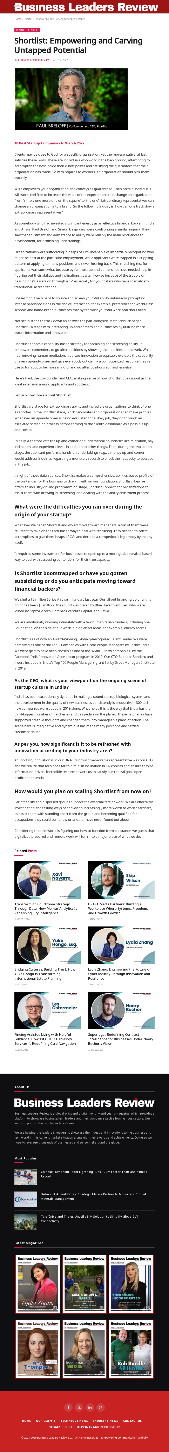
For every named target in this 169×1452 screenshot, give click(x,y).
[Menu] (17, 6)
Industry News (105, 1421)
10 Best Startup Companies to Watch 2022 (49, 143)
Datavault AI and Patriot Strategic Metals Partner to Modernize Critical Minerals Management (93, 1196)
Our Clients (46, 1421)
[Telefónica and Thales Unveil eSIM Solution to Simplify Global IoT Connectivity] (25, 1222)
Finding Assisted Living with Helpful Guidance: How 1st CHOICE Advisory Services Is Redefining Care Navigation (45, 1039)
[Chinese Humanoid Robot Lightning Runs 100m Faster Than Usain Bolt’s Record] (25, 1177)
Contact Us (132, 1421)
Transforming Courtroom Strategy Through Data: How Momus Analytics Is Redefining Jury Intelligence (45, 909)
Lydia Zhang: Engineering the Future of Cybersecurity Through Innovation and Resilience (119, 974)
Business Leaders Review (34, 60)
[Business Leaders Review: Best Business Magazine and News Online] (87, 6)
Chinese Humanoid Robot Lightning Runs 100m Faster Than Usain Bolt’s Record (94, 1174)
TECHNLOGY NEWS (74, 1421)
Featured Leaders (27, 29)
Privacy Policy (60, 1427)
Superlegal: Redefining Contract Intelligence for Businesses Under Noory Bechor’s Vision (120, 1039)
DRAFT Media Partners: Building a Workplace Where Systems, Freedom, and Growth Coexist (118, 909)
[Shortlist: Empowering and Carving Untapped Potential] (71, 129)
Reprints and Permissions (99, 1427)
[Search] (152, 6)
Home (17, 19)
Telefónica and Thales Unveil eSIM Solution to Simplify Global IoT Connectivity (89, 1218)
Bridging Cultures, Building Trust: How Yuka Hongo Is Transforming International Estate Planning (44, 974)
